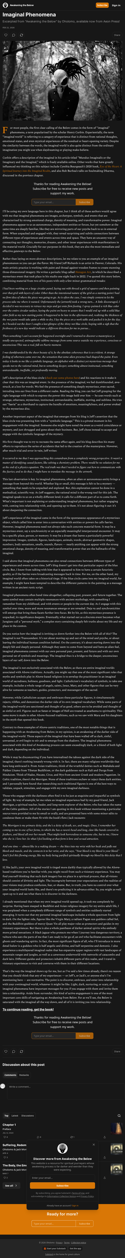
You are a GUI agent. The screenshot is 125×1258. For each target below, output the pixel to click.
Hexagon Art (83, 272)
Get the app (75, 1248)
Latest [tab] (15, 1115)
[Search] (119, 1115)
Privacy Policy (87, 1196)
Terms (67, 1242)
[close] (93, 1144)
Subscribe (102, 5)
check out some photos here (62, 378)
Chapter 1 (9, 1124)
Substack (49, 1254)
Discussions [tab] (27, 1115)
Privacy (59, 1242)
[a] (116, 1149)
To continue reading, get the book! (28, 1009)
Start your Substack (56, 1248)
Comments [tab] (10, 1075)
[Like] (6, 35)
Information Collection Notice (61, 1196)
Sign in (116, 5)
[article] (62, 1131)
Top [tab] (6, 1115)
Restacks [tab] (24, 1075)
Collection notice (78, 1242)
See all (9, 1185)
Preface (7, 1129)
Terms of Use (78, 1193)
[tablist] (17, 1075)
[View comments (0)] (13, 35)
